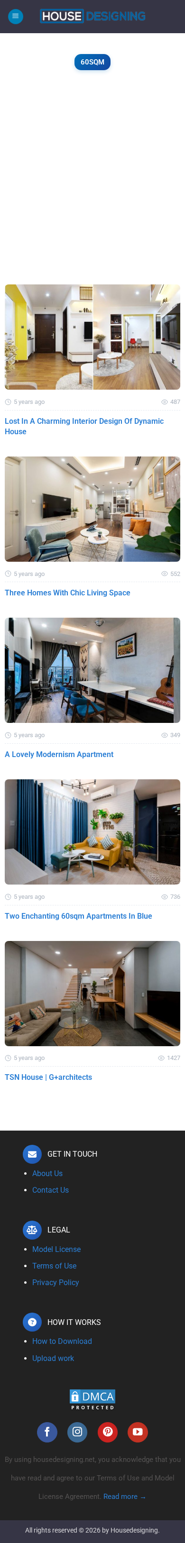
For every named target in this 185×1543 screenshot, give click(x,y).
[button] (15, 17)
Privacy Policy (55, 1282)
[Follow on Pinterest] (108, 1432)
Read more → (125, 1496)
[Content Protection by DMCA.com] (92, 1399)
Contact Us (50, 1190)
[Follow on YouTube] (138, 1432)
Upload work (53, 1358)
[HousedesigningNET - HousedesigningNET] (92, 16)
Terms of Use (54, 1265)
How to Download (62, 1341)
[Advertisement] (92, 187)
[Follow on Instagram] (77, 1432)
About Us (47, 1173)
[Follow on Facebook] (47, 1432)
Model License (56, 1249)
